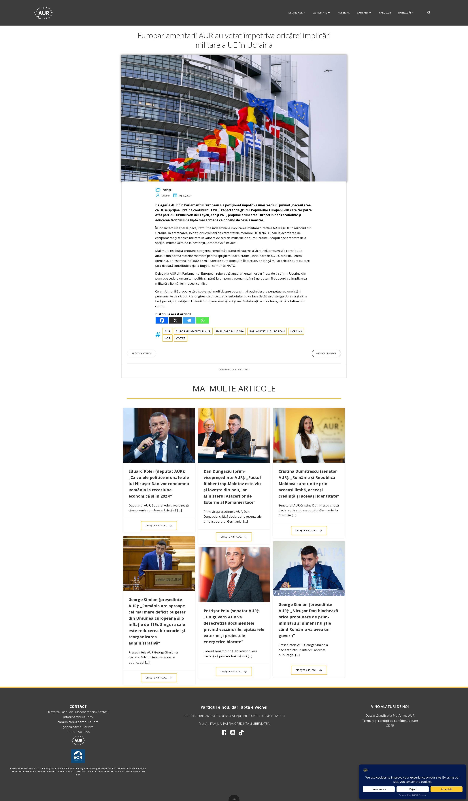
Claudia (165, 195)
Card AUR (385, 12)
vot (167, 338)
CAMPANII (363, 12)
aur (167, 331)
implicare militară (230, 331)
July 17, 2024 (185, 195)
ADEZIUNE (344, 12)
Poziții (167, 190)
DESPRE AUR (295, 12)
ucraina (296, 331)
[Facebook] (162, 320)
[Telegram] (189, 320)
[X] (175, 320)
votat (180, 338)
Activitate (320, 12)
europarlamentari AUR (193, 331)
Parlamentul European (267, 331)
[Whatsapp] (202, 320)
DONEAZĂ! (404, 12)
